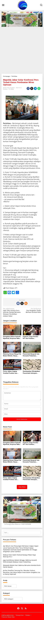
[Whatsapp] (38, 88)
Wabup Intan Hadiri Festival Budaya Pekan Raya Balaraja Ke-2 (19, 556)
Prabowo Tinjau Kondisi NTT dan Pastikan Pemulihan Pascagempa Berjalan (30, 337)
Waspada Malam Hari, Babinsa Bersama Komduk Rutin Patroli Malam (22, 566)
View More (22, 487)
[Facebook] (18, 303)
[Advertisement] (22, 49)
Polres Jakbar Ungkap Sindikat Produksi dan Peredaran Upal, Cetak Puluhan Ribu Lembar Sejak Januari (12, 372)
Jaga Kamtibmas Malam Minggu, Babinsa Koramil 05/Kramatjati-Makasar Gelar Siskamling (20, 561)
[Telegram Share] (35, 88)
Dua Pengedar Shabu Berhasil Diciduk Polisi (33, 310)
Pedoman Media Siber (8, 617)
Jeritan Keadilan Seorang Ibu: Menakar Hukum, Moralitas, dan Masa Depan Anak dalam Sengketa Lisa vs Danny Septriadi (21, 572)
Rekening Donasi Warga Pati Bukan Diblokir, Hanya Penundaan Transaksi (12, 355)
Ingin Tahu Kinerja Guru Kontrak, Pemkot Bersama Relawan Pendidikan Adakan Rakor (12, 312)
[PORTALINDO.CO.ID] (22, 5)
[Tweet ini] (31, 88)
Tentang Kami (20, 615)
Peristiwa (5, 89)
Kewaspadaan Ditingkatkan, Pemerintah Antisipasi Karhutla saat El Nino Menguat (31, 372)
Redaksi (27, 615)
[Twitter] (22, 303)
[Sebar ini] (28, 88)
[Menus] (3, 5)
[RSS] (26, 303)
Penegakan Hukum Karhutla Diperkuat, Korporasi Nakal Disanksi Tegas (12, 337)
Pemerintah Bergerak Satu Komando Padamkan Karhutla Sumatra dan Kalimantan (31, 355)
